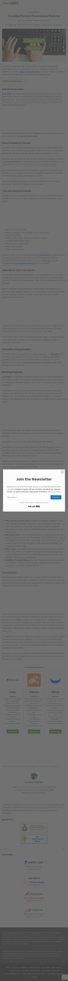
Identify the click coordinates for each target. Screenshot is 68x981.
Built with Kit (34, 506)
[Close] (62, 472)
